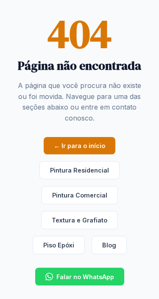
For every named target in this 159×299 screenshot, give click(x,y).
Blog (109, 245)
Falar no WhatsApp (85, 276)
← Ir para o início (79, 145)
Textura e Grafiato (79, 220)
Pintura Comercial (79, 195)
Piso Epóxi (58, 245)
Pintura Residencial (79, 170)
